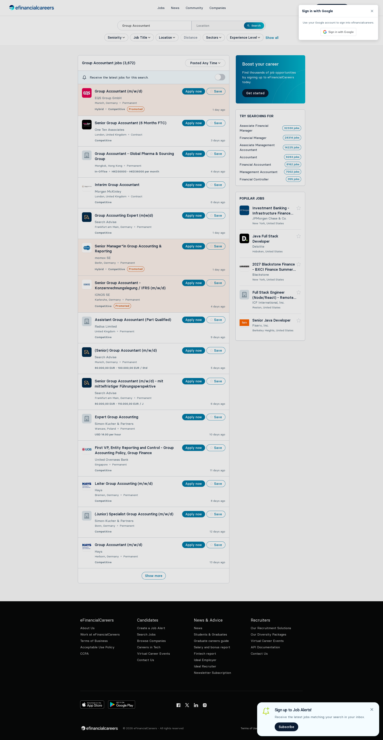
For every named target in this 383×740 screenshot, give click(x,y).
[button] (191, 370)
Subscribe (286, 727)
